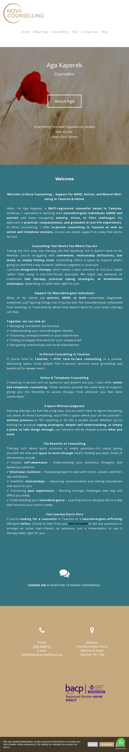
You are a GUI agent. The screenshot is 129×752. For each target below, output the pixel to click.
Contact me (89, 32)
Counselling (60, 32)
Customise (106, 744)
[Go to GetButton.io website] (121, 748)
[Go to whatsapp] (121, 742)
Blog (104, 32)
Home (25, 32)
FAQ (75, 32)
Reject (92, 744)
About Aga (40, 32)
